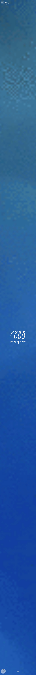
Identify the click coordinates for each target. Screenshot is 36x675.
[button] (2, 2)
